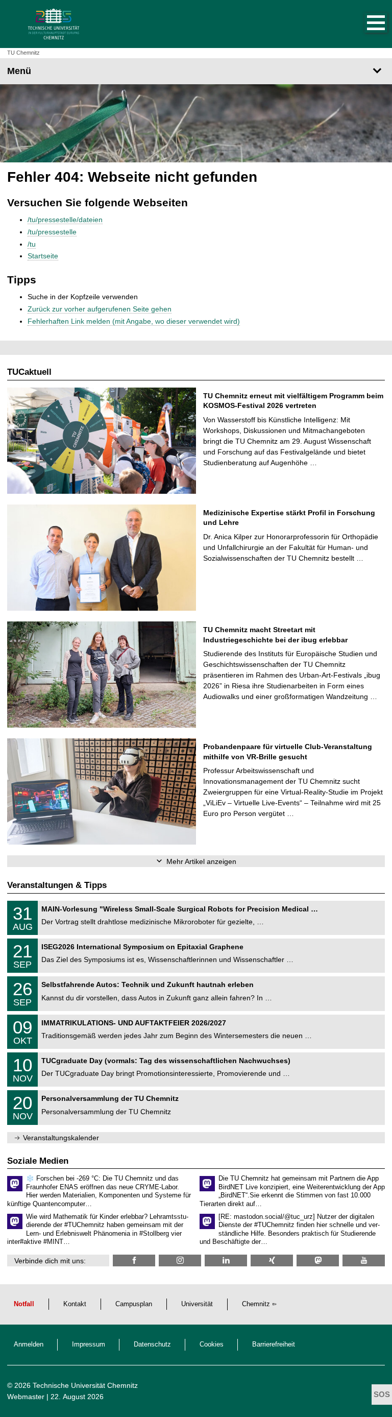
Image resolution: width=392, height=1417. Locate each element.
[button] (365, 24)
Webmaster (25, 1396)
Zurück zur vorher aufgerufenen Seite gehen (100, 309)
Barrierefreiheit (273, 1344)
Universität (197, 1304)
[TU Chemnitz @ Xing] (272, 1260)
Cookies (212, 1344)
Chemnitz (256, 1304)
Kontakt (74, 1304)
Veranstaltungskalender (61, 1138)
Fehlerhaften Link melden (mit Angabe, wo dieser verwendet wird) (134, 321)
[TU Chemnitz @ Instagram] (180, 1260)
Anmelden (28, 1344)
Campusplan (133, 1304)
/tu (32, 244)
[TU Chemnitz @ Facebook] (134, 1260)
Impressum (88, 1344)
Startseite (43, 256)
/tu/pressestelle (52, 232)
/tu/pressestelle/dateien (65, 219)
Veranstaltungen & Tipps (57, 885)
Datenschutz (152, 1344)
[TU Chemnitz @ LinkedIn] (226, 1260)
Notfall (24, 1304)
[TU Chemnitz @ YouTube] (363, 1260)
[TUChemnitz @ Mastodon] (318, 1260)
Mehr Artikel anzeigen (201, 861)
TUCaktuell (29, 372)
